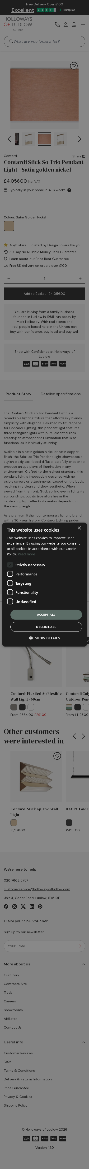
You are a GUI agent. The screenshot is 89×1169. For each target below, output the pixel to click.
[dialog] (44, 584)
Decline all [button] (46, 627)
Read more (26, 554)
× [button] (79, 528)
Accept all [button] (46, 614)
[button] (44, 638)
